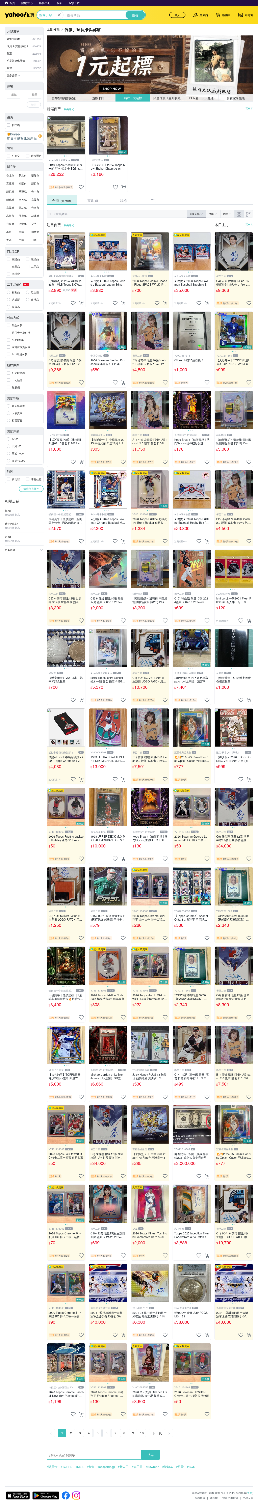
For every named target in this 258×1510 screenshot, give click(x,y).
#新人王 (123, 1467)
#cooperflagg (106, 1467)
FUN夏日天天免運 (201, 98)
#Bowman (152, 1467)
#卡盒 (90, 1467)
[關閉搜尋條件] (59, 14)
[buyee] (24, 136)
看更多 (249, 108)
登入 (177, 15)
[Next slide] (82, 135)
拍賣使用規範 (230, 1498)
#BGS (191, 1467)
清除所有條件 (31, 489)
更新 (249, 1493)
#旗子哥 (137, 1467)
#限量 (180, 1467)
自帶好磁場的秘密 (64, 98)
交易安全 (248, 1498)
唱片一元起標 (133, 98)
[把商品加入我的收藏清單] (81, 187)
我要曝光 (69, 109)
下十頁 (157, 1433)
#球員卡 (52, 1467)
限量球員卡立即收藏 (167, 98)
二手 (154, 200)
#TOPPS (66, 1467)
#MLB (79, 1467)
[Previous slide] (49, 135)
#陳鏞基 (167, 1467)
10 (142, 1433)
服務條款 (200, 1498)
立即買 (92, 200)
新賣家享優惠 (236, 98)
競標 (123, 200)
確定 (33, 104)
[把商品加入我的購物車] (123, 187)
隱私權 (214, 1498)
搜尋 (151, 1455)
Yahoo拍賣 (19, 15)
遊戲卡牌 (98, 98)
